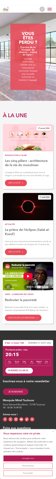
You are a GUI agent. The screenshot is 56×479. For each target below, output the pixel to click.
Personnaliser (28, 466)
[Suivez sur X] (10, 419)
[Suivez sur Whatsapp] (32, 419)
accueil (33, 80)
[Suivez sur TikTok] (27, 419)
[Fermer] (53, 431)
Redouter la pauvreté (21, 300)
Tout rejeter (28, 473)
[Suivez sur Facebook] (5, 419)
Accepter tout (28, 458)
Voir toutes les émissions (21, 318)
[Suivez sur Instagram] (16, 419)
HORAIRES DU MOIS (18, 371)
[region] (28, 454)
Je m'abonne (15, 392)
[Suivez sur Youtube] (21, 419)
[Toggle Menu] (49, 9)
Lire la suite (14, 183)
